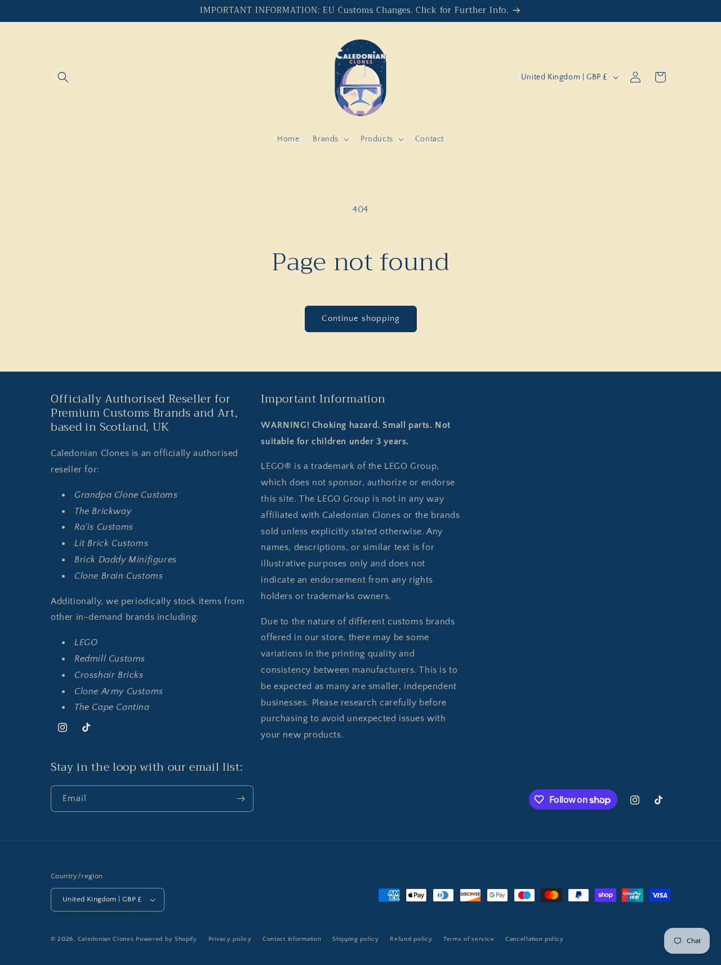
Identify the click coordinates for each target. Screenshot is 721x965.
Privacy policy (230, 939)
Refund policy (411, 939)
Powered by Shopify (166, 939)
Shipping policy (355, 939)
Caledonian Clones (106, 939)
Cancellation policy (534, 939)
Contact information (291, 939)
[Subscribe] (240, 798)
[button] (63, 77)
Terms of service (468, 939)
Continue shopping (361, 318)
